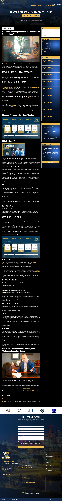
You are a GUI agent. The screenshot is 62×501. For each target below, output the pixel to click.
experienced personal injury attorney (9, 234)
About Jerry (48, 460)
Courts (49, 1)
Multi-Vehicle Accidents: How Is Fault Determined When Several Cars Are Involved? (50, 132)
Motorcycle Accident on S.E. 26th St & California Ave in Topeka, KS (50, 127)
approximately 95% (14, 263)
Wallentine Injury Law (16, 105)
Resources (53, 1)
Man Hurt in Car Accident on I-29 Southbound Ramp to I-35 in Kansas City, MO (51, 130)
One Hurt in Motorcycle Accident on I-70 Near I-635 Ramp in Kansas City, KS (50, 138)
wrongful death (5, 88)
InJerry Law (48, 462)
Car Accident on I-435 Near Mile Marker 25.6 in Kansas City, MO (50, 135)
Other (45, 51)
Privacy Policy (52, 499)
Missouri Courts (5, 398)
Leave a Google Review (50, 465)
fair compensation (26, 388)
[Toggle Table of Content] (12, 28)
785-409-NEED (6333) (55, 5)
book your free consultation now (31, 15)
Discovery (4, 287)
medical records (5, 193)
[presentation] (50, 164)
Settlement (14, 308)
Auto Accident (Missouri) (48, 43)
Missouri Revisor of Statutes (7, 399)
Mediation (20, 308)
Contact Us (59, 1)
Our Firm (39, 1)
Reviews (44, 1)
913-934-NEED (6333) (31, 5)
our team (28, 97)
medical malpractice (35, 87)
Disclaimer (48, 499)
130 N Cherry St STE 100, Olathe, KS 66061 (11, 463)
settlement (14, 213)
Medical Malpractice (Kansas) (48, 45)
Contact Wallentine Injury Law (51, 470)
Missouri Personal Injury (50, 457)
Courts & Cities (48, 467)
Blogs (47, 468)
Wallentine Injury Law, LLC (24, 20)
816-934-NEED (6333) (43, 5)
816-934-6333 (31, 390)
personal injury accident (7, 63)
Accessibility (57, 499)
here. (13, 325)
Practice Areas (33, 1)
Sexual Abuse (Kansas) (47, 48)
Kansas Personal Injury (50, 456)
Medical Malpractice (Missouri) (49, 46)
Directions (24, 462)
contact (24, 110)
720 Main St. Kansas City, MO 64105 (9, 464)
